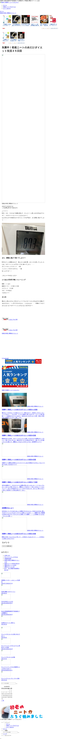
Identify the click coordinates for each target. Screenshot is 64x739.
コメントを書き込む (7, 546)
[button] (16, 683)
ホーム (8, 724)
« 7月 (2, 700)
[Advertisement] (23, 345)
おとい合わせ (10, 727)
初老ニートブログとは (12, 725)
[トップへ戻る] (0, 738)
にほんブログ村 (13, 319)
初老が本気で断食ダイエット (10, 333)
